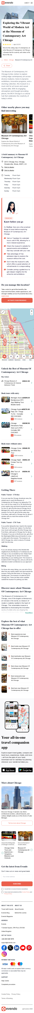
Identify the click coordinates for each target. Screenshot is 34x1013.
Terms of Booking (7, 998)
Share (8, 65)
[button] (17, 332)
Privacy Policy (8, 893)
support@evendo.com (8, 942)
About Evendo (19, 909)
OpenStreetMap (6, 309)
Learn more (5, 296)
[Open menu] (32, 3)
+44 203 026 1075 (7, 939)
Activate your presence (17, 300)
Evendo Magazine (7, 916)
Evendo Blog (5, 913)
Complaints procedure (8, 984)
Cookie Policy (26, 892)
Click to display (9, 167)
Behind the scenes (20, 913)
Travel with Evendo (7, 909)
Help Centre (5, 981)
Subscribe (17, 884)
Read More (29, 613)
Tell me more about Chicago (17, 823)
